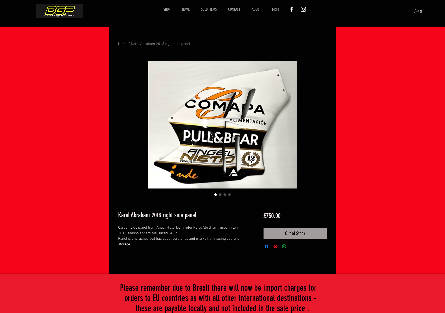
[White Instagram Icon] (303, 9)
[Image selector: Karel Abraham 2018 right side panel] (215, 194)
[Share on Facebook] (266, 246)
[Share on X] (293, 246)
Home (122, 44)
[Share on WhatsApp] (284, 246)
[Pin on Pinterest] (275, 246)
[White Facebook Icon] (291, 9)
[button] (419, 10)
